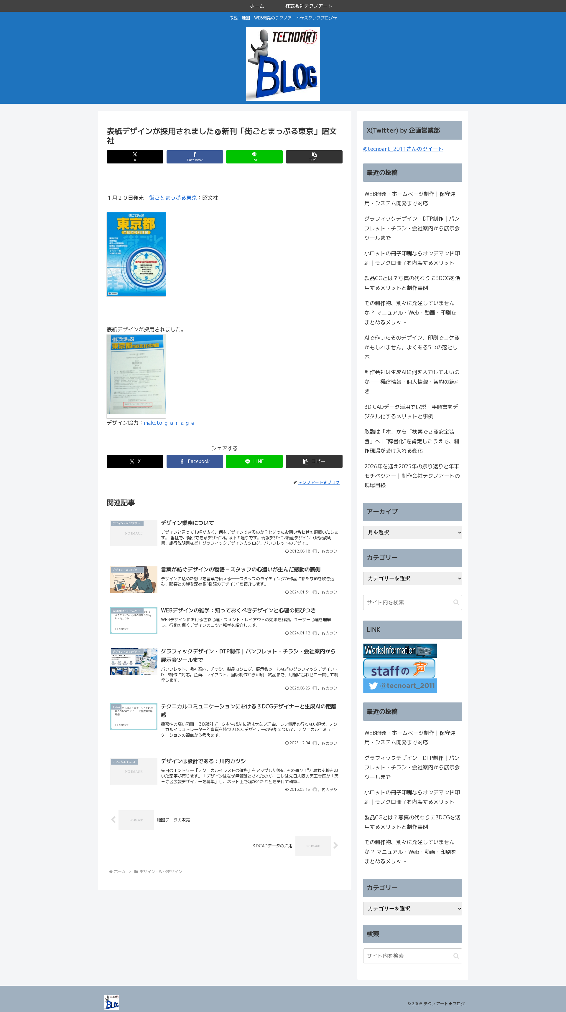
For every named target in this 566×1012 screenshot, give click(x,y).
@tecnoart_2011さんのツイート (403, 149)
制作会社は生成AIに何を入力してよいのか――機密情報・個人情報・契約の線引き (412, 381)
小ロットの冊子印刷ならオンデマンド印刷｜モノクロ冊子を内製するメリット (412, 258)
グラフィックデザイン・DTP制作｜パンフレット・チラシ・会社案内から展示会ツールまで (412, 228)
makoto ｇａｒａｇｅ (169, 422)
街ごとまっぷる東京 (173, 197)
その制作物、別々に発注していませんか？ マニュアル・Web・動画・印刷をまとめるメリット (410, 313)
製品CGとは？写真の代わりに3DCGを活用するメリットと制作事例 (412, 283)
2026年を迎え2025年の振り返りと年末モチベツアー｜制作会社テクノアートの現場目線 (412, 476)
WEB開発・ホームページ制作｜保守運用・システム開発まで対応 (409, 198)
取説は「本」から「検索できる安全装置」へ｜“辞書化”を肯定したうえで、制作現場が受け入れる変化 (411, 441)
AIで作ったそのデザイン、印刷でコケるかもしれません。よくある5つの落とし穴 (412, 347)
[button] (314, 156)
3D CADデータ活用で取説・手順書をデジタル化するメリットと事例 (411, 411)
